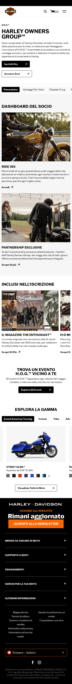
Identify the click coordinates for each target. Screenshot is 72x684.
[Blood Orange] (20, 475)
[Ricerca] (45, 11)
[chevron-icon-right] (49, 476)
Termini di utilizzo (20, 616)
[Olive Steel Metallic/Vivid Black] (38, 475)
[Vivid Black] (14, 475)
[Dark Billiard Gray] (8, 475)
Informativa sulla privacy (20, 628)
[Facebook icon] (33, 662)
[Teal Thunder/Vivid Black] (44, 475)
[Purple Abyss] (26, 475)
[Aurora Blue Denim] (32, 475)
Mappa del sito (20, 612)
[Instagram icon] (39, 662)
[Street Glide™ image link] (36, 444)
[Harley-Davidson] (36, 504)
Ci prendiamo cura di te (51, 620)
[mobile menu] (63, 11)
